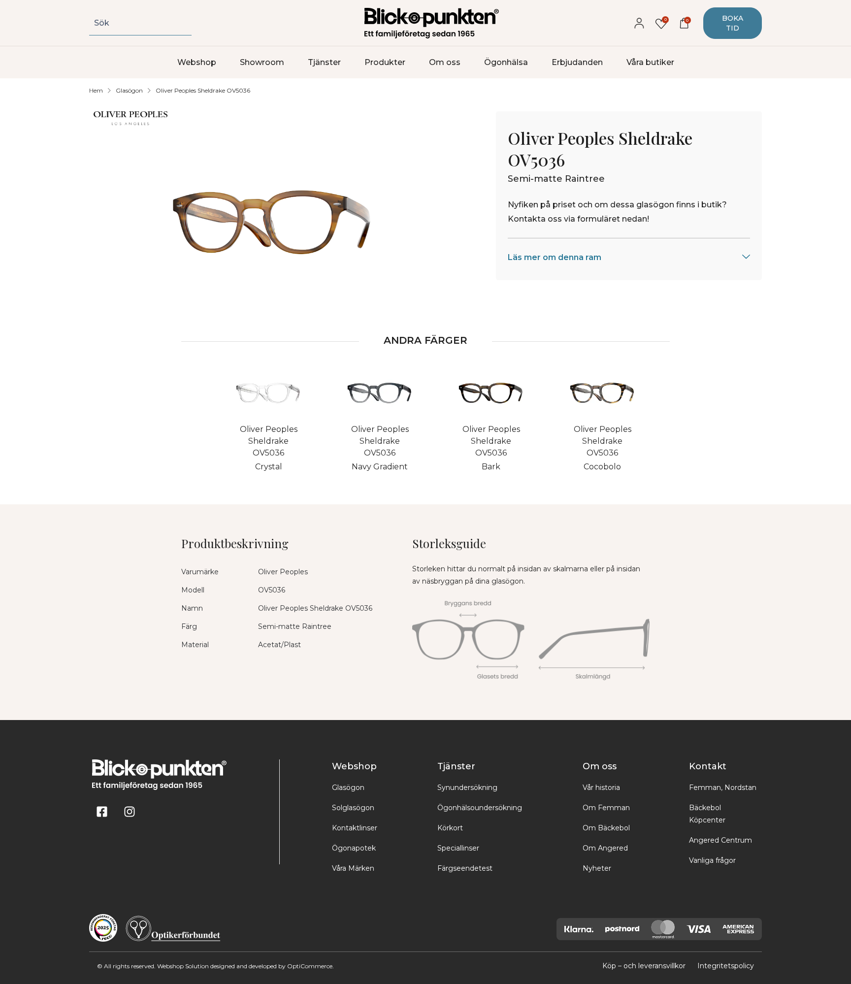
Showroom (262, 62)
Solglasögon (353, 807)
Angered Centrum (720, 840)
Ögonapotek (354, 848)
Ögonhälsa (506, 62)
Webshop (196, 62)
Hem (96, 90)
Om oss (444, 62)
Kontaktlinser (354, 827)
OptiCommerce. (310, 966)
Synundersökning (467, 787)
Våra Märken (353, 868)
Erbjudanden (577, 62)
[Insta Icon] (129, 811)
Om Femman (606, 807)
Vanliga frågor (712, 860)
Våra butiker (650, 62)
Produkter (384, 62)
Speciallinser (458, 848)
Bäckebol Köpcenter (707, 813)
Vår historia (601, 787)
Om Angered (605, 848)
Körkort (450, 827)
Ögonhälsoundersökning (479, 807)
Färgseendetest (464, 868)
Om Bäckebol (606, 827)
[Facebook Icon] (102, 811)
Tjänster (324, 62)
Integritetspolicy (725, 965)
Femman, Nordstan (722, 787)
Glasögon (129, 90)
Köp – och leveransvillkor (644, 965)
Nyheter (597, 868)
